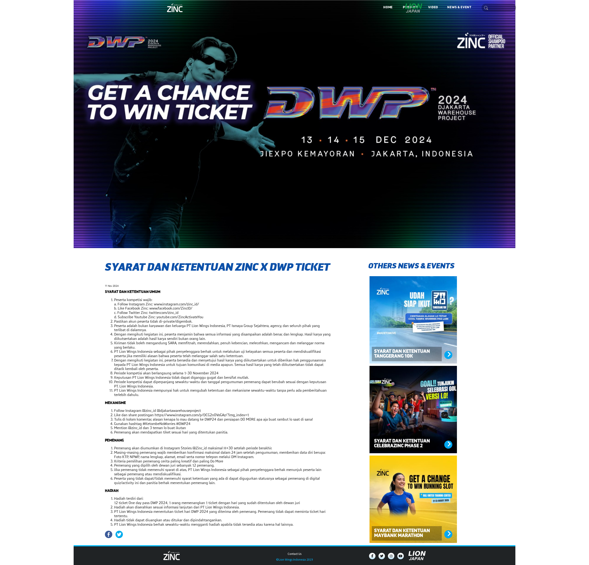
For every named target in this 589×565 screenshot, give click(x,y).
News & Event (459, 7)
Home (388, 7)
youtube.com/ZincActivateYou (179, 317)
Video (433, 7)
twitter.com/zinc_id (164, 313)
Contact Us (294, 554)
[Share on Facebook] (108, 534)
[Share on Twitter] (119, 534)
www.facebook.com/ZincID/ (170, 308)
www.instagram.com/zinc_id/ (176, 304)
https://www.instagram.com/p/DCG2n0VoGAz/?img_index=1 (202, 415)
